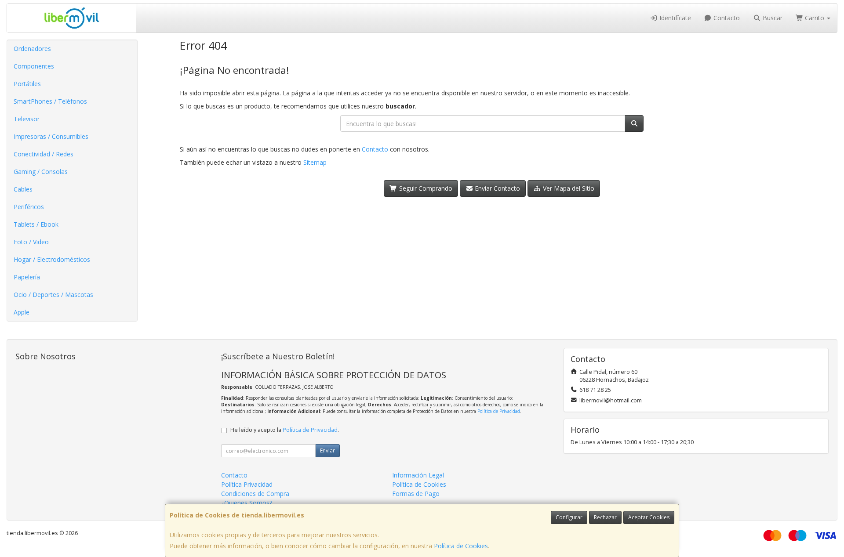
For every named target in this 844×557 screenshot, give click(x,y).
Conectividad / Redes (43, 154)
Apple (21, 312)
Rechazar (605, 517)
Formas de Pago (416, 493)
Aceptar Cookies (648, 517)
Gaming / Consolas (41, 171)
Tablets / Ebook (36, 224)
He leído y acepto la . (284, 430)
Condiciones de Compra (255, 493)
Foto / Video (31, 242)
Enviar (327, 450)
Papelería (27, 277)
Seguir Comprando (424, 188)
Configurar (569, 517)
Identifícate (674, 18)
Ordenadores (32, 48)
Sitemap (315, 162)
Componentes (34, 66)
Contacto (726, 18)
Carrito (814, 18)
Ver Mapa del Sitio (567, 188)
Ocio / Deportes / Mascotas (53, 294)
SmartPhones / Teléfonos (50, 101)
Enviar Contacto (496, 188)
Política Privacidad (247, 484)
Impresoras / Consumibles (51, 136)
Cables (23, 189)
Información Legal (418, 475)
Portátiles (27, 84)
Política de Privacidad (498, 411)
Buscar (771, 18)
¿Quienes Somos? (246, 503)
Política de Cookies (461, 546)
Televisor (27, 119)
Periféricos (29, 207)
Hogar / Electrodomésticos (52, 259)
